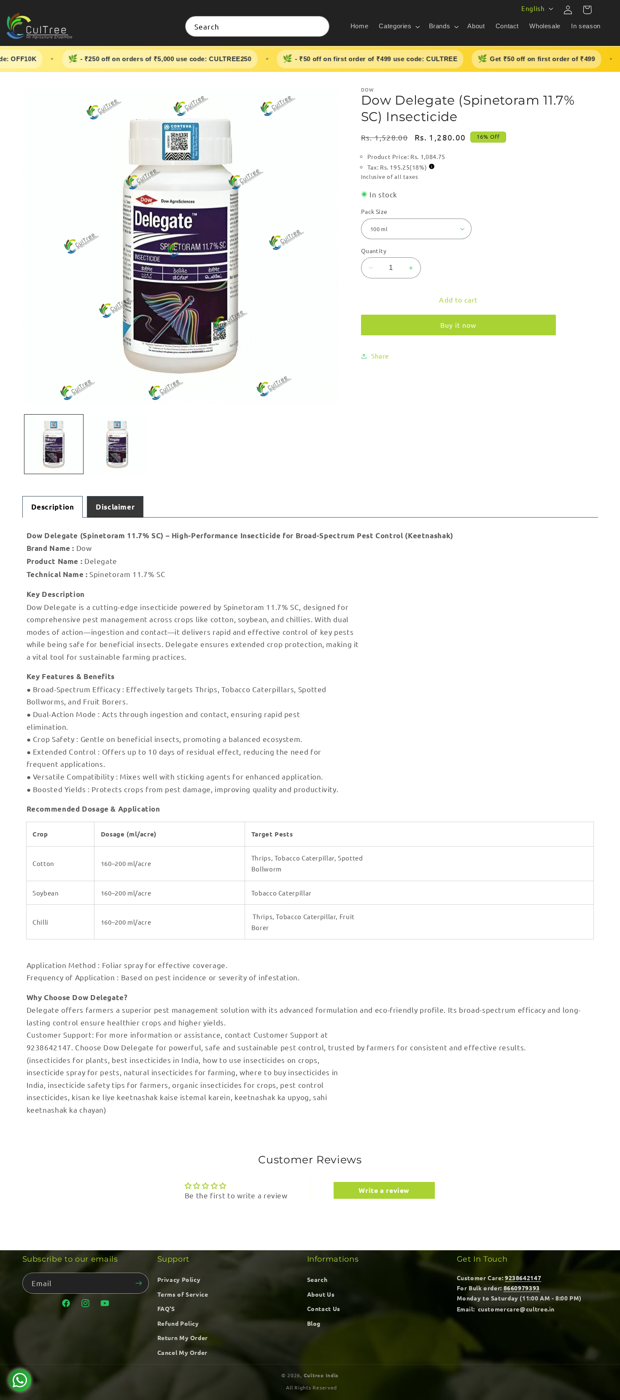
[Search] (319, 26)
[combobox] (257, 26)
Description (52, 506)
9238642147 (523, 1277)
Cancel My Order (182, 1352)
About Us (321, 1294)
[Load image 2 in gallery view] (117, 444)
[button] (398, 26)
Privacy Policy (179, 1279)
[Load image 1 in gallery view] (54, 444)
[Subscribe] (138, 1283)
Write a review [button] (384, 1190)
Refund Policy (178, 1323)
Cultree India (321, 1375)
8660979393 (522, 1288)
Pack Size (374, 211)
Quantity (373, 250)
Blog (314, 1323)
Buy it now (458, 325)
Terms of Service (182, 1294)
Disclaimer (115, 506)
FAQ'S (166, 1308)
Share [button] (380, 356)
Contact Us (323, 1308)
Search (317, 1279)
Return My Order (182, 1337)
